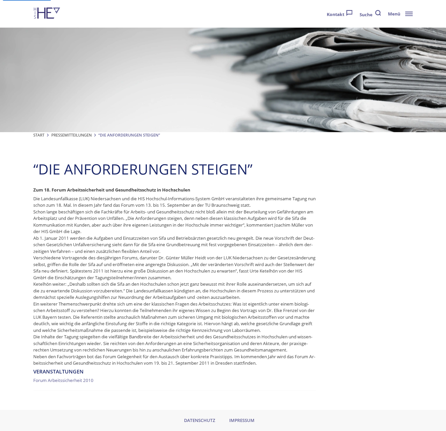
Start (38, 135)
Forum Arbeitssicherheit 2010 (63, 380)
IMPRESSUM (241, 420)
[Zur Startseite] (47, 14)
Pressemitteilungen (71, 135)
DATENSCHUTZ (199, 420)
